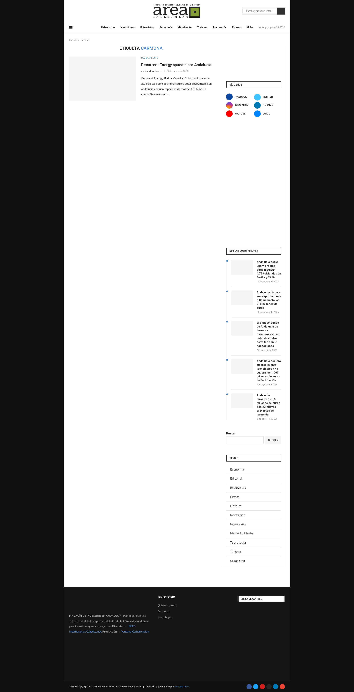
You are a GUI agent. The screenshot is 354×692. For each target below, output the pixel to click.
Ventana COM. (182, 686)
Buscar (281, 11)
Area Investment (153, 71)
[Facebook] (70, 11)
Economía (166, 27)
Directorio (166, 597)
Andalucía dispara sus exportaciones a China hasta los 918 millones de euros (269, 300)
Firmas (236, 27)
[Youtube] (88, 11)
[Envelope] (282, 686)
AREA (249, 27)
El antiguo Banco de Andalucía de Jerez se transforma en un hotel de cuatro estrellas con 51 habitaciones (268, 334)
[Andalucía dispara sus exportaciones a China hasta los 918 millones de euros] (242, 297)
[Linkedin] (83, 11)
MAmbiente (185, 27)
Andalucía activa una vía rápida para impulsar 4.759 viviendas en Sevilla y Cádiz (269, 269)
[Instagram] (79, 11)
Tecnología (238, 542)
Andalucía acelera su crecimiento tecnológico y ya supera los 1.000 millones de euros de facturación (269, 370)
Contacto (163, 611)
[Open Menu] (70, 27)
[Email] (92, 11)
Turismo (202, 27)
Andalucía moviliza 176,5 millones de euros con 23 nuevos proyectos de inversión (268, 405)
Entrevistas (147, 27)
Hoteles (236, 506)
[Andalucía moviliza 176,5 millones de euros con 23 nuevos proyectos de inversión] (242, 400)
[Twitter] (75, 11)
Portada (73, 40)
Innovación (220, 27)
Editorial (236, 478)
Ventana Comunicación (135, 631)
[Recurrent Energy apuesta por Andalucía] (102, 79)
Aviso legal (164, 617)
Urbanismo (108, 27)
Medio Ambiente (241, 533)
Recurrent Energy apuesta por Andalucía (176, 65)
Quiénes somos (167, 605)
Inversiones (127, 27)
